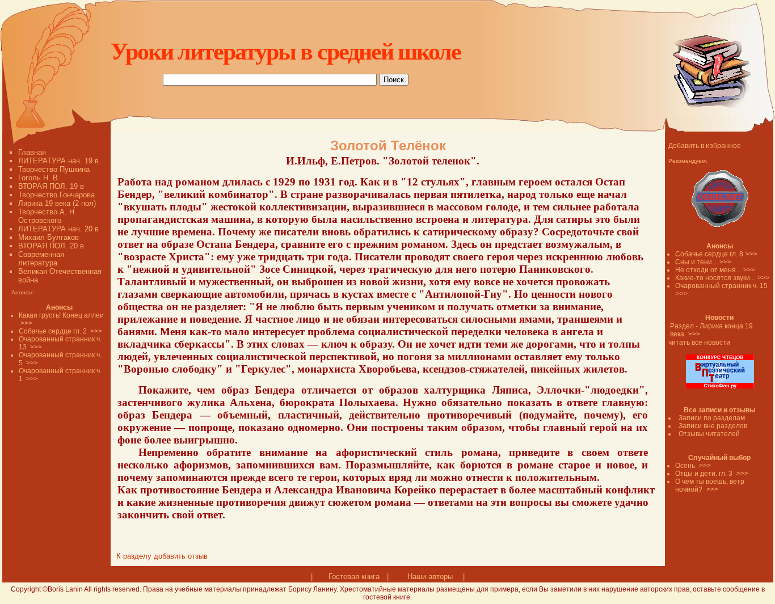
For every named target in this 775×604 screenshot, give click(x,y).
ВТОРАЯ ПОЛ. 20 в (51, 246)
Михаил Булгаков (48, 237)
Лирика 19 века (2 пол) (57, 203)
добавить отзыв (181, 556)
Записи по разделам (712, 418)
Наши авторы (430, 576)
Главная (32, 152)
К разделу (133, 556)
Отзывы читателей (709, 434)
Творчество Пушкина (54, 169)
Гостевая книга (354, 576)
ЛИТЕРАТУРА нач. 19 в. (59, 161)
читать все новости (699, 343)
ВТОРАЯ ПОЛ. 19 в (51, 186)
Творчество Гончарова (56, 195)
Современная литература (41, 258)
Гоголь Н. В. (39, 178)
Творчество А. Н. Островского (47, 216)
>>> (751, 254)
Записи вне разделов (713, 426)
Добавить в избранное (704, 146)
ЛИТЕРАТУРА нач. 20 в (58, 229)
